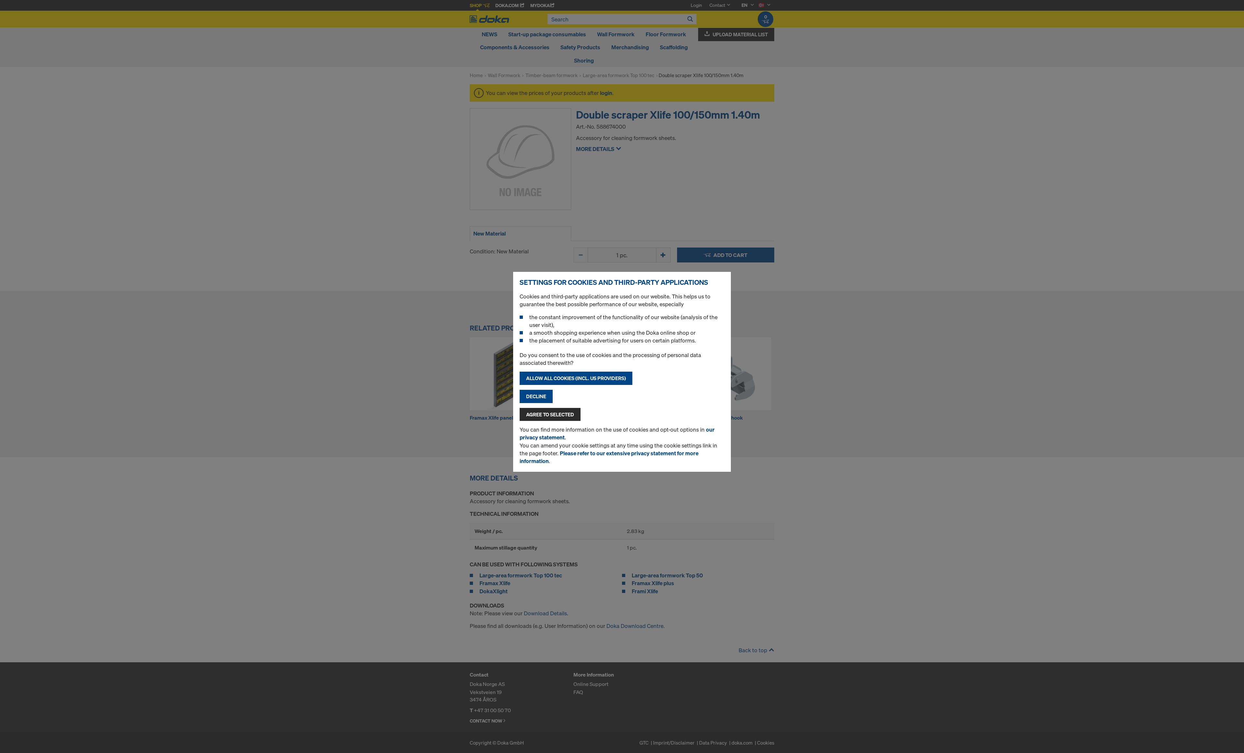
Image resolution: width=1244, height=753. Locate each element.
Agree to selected (550, 414)
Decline (536, 396)
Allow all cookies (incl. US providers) (576, 378)
